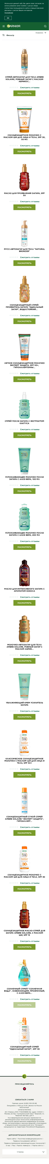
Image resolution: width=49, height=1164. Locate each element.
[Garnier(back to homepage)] (12, 26)
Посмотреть (24, 93)
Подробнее (9, 13)
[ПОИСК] (45, 26)
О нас (8, 1145)
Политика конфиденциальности (30, 1139)
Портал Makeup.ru (23, 1145)
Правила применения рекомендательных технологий (24, 1143)
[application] (24, 1152)
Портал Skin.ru (37, 1145)
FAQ (13, 1145)
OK (8, 18)
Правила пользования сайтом (24, 1141)
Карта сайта (11, 1139)
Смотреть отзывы (30, 87)
